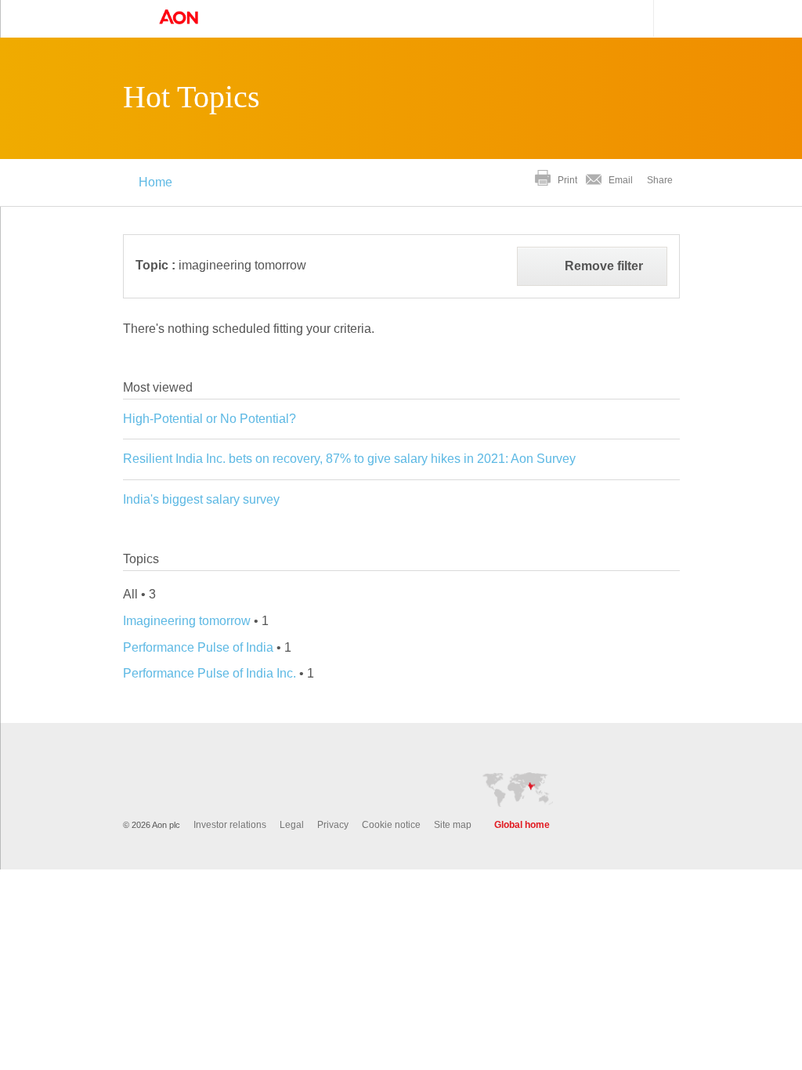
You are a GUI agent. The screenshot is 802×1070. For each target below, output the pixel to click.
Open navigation (127, 19)
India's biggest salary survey (201, 499)
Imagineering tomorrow (187, 620)
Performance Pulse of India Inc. (209, 673)
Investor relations (229, 824)
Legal (292, 824)
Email (621, 180)
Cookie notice (391, 824)
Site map (452, 824)
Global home (522, 824)
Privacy (333, 824)
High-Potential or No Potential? (209, 418)
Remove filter (604, 266)
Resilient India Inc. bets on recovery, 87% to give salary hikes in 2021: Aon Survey (349, 458)
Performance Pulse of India (198, 647)
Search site (669, 18)
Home (155, 182)
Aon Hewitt (194, 18)
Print (567, 180)
